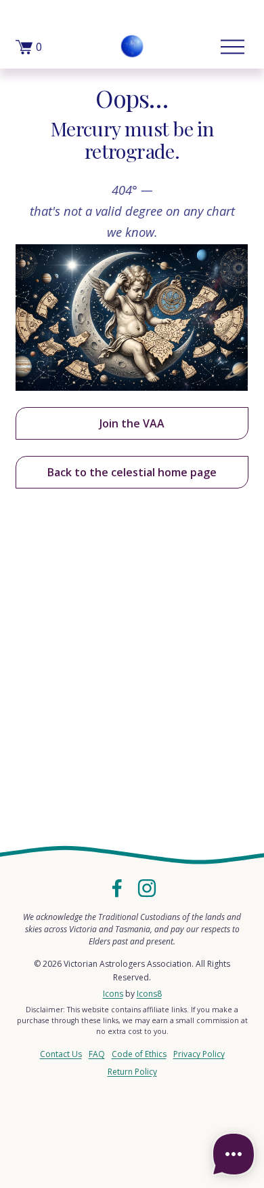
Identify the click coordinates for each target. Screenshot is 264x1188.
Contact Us (61, 1054)
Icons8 (149, 993)
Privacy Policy (199, 1054)
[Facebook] (117, 888)
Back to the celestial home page (132, 472)
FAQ (97, 1054)
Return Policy (132, 1071)
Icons (113, 993)
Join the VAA (132, 423)
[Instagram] (146, 888)
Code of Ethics (139, 1054)
